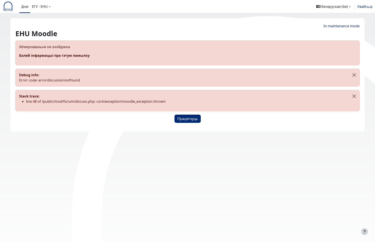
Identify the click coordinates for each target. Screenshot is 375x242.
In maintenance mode (342, 26)
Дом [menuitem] (24, 6)
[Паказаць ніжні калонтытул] (364, 231)
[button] (333, 6)
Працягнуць (187, 118)
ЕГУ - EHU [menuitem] (40, 6)
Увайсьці (364, 6)
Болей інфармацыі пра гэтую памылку (54, 55)
